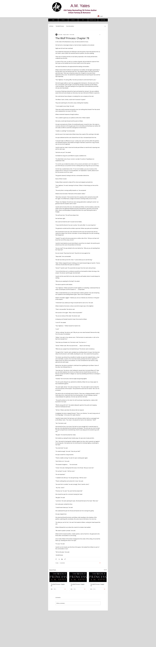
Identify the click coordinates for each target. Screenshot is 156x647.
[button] (105, 26)
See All (105, 569)
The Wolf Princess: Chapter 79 (78, 585)
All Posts (51, 26)
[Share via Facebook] (56, 559)
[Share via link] (65, 559)
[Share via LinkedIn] (62, 559)
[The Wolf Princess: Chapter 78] (98, 577)
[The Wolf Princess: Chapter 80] (58, 577)
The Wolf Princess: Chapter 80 (58, 585)
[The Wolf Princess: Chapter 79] (78, 577)
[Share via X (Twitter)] (59, 559)
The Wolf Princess (60, 26)
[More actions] (100, 34)
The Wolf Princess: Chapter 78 (97, 585)
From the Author (70, 26)
